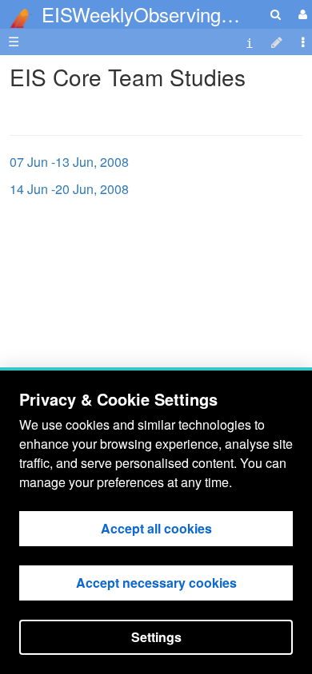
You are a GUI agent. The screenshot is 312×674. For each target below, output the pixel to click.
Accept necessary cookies (156, 582)
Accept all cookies (156, 528)
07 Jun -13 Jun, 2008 (69, 162)
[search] (276, 14)
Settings (156, 637)
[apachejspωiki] (16, 14)
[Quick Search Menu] (276, 14)
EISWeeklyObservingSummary (172, 14)
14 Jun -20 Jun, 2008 (69, 189)
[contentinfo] (250, 42)
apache (16, 18)
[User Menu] (301, 14)
